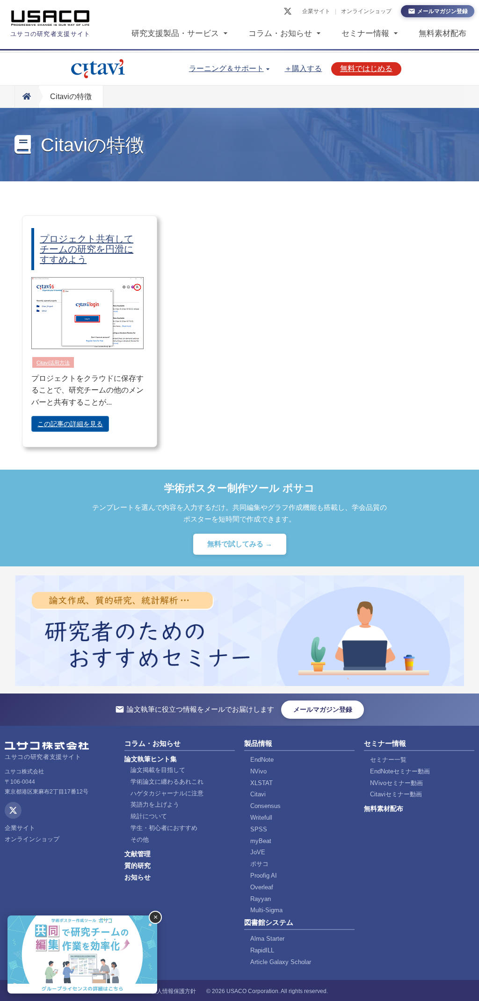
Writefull (261, 817)
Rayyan (260, 898)
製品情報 (258, 743)
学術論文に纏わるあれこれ (167, 781)
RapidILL (262, 950)
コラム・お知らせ (280, 33)
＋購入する (303, 68)
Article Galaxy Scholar (280, 961)
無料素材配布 (442, 33)
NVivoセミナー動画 (396, 782)
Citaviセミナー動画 (396, 794)
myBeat (260, 840)
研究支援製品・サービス (175, 33)
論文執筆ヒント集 (150, 759)
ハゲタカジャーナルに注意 (167, 793)
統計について (149, 816)
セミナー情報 (365, 33)
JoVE (257, 852)
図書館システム (268, 922)
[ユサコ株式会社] (50, 18)
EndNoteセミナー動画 (400, 771)
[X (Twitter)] (287, 11)
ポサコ (259, 863)
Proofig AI (263, 875)
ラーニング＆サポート (226, 68)
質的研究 (137, 865)
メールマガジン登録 (442, 11)
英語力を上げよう (155, 804)
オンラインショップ (366, 11)
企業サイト (316, 11)
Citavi (258, 794)
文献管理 (137, 854)
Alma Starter (267, 938)
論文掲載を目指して (158, 769)
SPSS (258, 829)
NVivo (258, 771)
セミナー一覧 (388, 759)
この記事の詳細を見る (70, 424)
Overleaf (261, 887)
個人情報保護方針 (173, 991)
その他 (140, 839)
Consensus (265, 805)
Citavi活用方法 (53, 362)
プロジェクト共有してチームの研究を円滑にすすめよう (86, 249)
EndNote (262, 759)
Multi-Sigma (266, 910)
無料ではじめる (366, 68)
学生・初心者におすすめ (164, 827)
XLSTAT (261, 782)
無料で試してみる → (239, 544)
